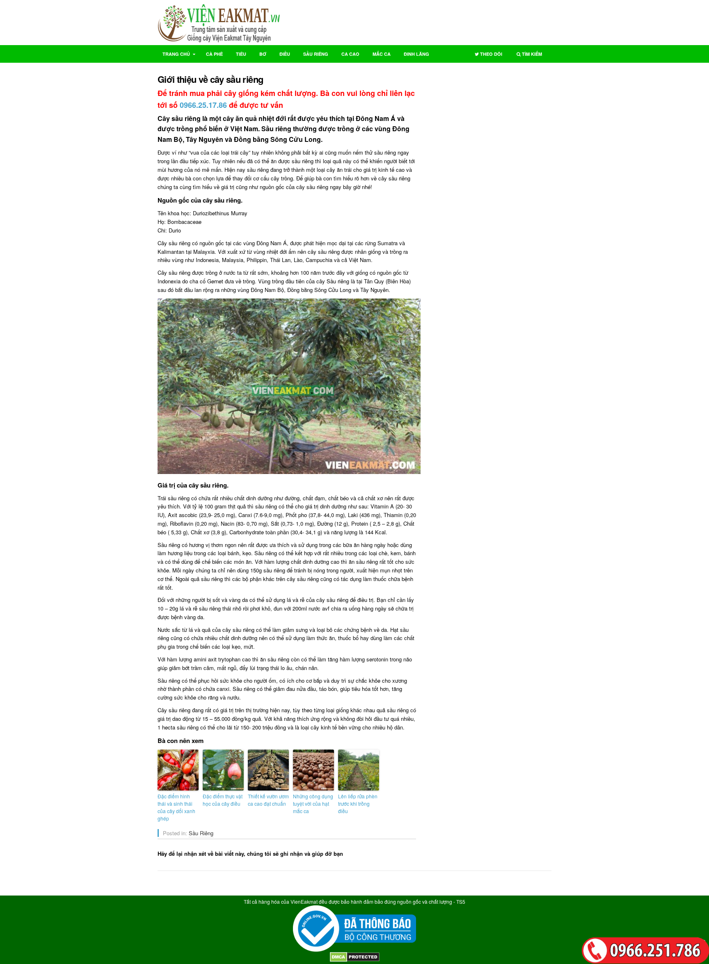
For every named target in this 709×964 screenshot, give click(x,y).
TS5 (460, 901)
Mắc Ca (382, 54)
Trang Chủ (174, 55)
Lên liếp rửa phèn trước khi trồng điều (357, 803)
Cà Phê (214, 54)
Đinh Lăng (416, 54)
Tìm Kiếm (527, 55)
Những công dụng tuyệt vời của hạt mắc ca (313, 803)
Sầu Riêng (315, 54)
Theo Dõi (486, 55)
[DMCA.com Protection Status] (355, 959)
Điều (284, 54)
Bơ (262, 54)
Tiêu (241, 54)
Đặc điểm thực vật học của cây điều (222, 800)
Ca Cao (350, 54)
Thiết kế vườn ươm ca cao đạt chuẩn (268, 800)
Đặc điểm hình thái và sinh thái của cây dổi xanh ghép (176, 807)
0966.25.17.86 (203, 105)
